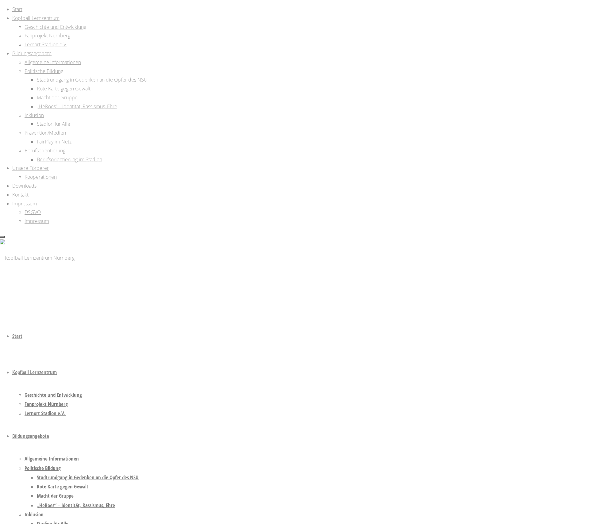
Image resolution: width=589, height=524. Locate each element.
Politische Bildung (43, 468)
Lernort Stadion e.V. (45, 413)
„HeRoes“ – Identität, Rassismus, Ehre (76, 505)
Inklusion (34, 514)
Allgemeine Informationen (52, 458)
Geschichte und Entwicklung (53, 394)
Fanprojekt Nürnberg (46, 403)
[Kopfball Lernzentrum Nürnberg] (37, 257)
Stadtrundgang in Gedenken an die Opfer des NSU (88, 477)
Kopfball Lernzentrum (34, 372)
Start (17, 335)
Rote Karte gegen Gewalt (62, 486)
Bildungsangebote (30, 435)
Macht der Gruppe (55, 495)
